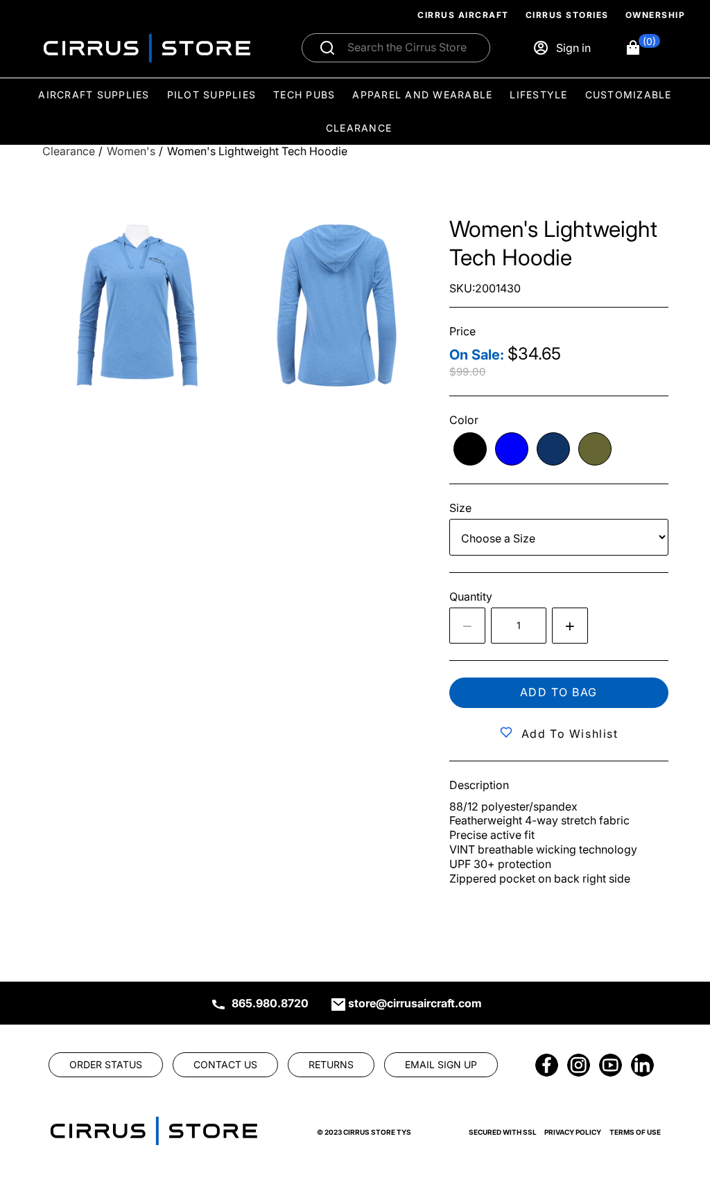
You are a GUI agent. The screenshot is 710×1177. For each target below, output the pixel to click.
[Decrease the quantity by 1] (467, 626)
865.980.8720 (270, 1003)
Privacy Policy (572, 1132)
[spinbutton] (518, 626)
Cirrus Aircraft (463, 15)
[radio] (470, 449)
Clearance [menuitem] (359, 128)
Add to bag (559, 692)
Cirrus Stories (567, 15)
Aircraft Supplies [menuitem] (93, 94)
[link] (676, 1082)
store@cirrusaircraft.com (415, 1003)
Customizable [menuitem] (628, 94)
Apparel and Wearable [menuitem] (422, 94)
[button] (642, 47)
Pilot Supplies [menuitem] (212, 94)
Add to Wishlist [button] (569, 734)
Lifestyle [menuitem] (538, 94)
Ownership (655, 15)
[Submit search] (327, 48)
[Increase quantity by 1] (570, 626)
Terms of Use (635, 1132)
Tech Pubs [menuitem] (304, 94)
